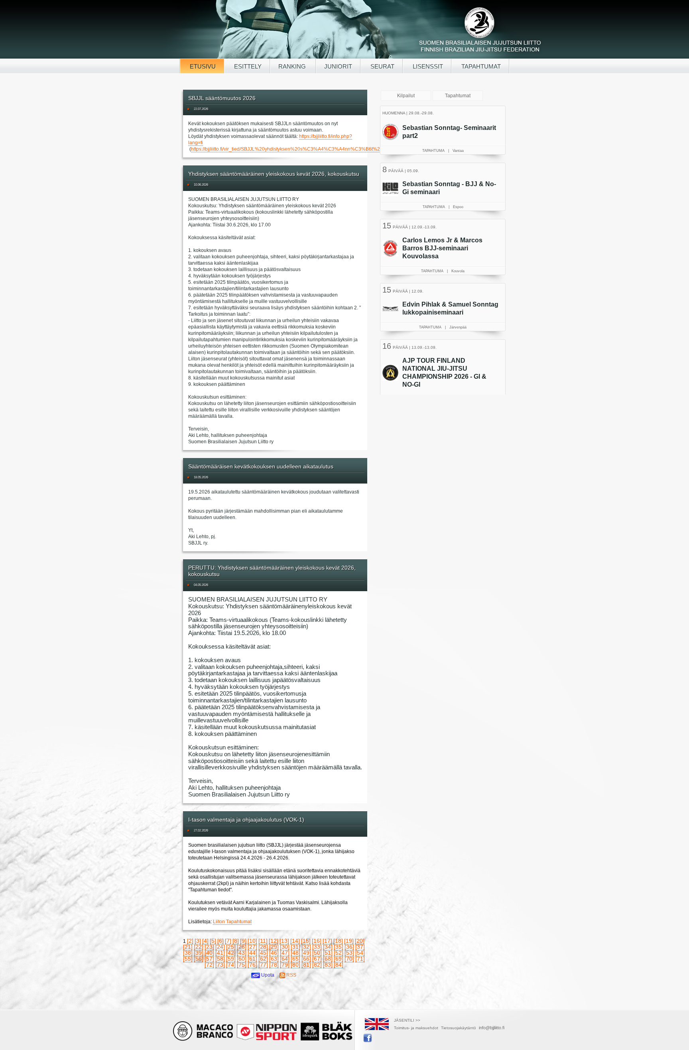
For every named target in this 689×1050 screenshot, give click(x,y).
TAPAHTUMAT (480, 66)
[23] (209, 947)
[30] (284, 947)
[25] (231, 947)
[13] (284, 941)
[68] (328, 959)
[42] (231, 953)
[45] (263, 953)
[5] (213, 941)
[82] (317, 965)
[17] (327, 941)
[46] (274, 953)
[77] (263, 965)
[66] (306, 959)
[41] (220, 953)
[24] (220, 947)
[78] (274, 965)
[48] (295, 953)
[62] (263, 959)
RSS (290, 975)
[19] (349, 941)
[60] (241, 959)
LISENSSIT (427, 66)
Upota (267, 975)
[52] (338, 953)
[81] (306, 965)
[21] (188, 947)
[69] (338, 959)
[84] (338, 965)
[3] (198, 941)
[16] (316, 941)
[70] (349, 959)
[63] (274, 959)
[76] (252, 965)
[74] (231, 965)
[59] (231, 959)
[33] (317, 947)
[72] (209, 965)
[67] (317, 959)
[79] (284, 965)
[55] (188, 959)
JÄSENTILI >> (407, 1020)
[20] (359, 941)
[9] (243, 941)
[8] (235, 941)
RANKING (292, 66)
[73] (220, 965)
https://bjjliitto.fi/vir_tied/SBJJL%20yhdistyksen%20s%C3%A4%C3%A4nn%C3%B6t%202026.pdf (296, 149)
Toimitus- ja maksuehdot (416, 1028)
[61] (252, 959)
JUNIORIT (338, 66)
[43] (241, 953)
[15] (306, 941)
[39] (198, 953)
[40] (209, 953)
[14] (295, 941)
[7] (228, 941)
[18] (338, 941)
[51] (328, 953)
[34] (328, 947)
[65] (295, 959)
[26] (241, 947)
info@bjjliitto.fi (491, 1027)
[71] (360, 959)
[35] (338, 947)
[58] (220, 959)
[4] (205, 941)
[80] (295, 965)
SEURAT (381, 66)
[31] (295, 947)
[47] (284, 953)
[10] (252, 941)
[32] (306, 947)
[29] (274, 947)
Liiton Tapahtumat (232, 921)
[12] (273, 941)
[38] (188, 953)
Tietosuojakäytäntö (458, 1028)
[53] (349, 953)
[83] (328, 965)
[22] (198, 947)
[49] (306, 953)
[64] (284, 959)
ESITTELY (247, 66)
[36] (349, 947)
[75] (241, 965)
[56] (198, 959)
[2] (190, 941)
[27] (252, 947)
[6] (220, 941)
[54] (360, 953)
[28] (263, 947)
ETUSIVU (202, 66)
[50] (317, 953)
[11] (263, 941)
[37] (360, 947)
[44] (252, 953)
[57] (209, 959)
